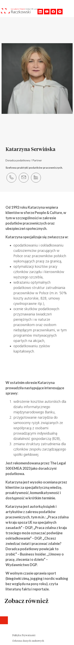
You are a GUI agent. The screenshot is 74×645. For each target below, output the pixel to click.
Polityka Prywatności (23, 635)
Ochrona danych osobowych (28, 641)
